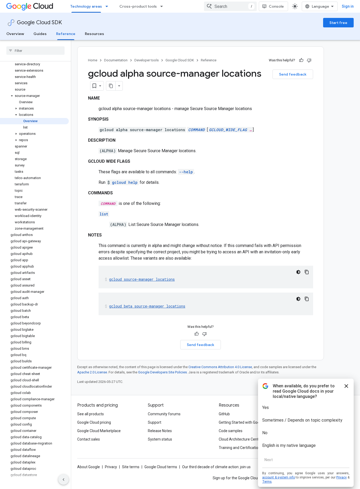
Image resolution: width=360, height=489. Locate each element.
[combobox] (230, 6)
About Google (88, 467)
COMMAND (196, 129)
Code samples (230, 431)
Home (92, 60)
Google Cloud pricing (94, 422)
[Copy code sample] (307, 272)
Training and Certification (239, 448)
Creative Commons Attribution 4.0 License (220, 367)
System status (160, 439)
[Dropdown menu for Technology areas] (108, 6)
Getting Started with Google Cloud (247, 422)
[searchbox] (35, 50)
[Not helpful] (309, 60)
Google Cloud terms (160, 467)
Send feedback (293, 74)
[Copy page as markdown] (111, 85)
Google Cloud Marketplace (99, 431)
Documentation (116, 60)
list (104, 213)
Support (154, 422)
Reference (65, 33)
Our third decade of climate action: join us (216, 467)
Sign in (348, 6)
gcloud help (125, 182)
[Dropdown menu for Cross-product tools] (163, 6)
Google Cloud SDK (39, 22)
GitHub (224, 414)
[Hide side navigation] (63, 479)
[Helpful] (301, 60)
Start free (338, 22)
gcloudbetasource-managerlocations (147, 306)
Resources (94, 33)
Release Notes (160, 431)
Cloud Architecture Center (240, 439)
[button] (34, 96)
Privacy (111, 467)
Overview (15, 33)
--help (186, 171)
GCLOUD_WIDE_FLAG (228, 129)
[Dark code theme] (298, 272)
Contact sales (88, 439)
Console (276, 6)
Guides (40, 33)
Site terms (130, 467)
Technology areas (86, 6)
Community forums (164, 414)
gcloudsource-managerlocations (142, 279)
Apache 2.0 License (92, 372)
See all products (90, 414)
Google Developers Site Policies (162, 372)
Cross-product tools (138, 6)
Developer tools (146, 60)
